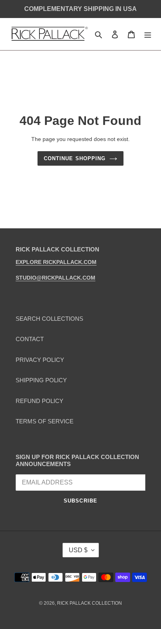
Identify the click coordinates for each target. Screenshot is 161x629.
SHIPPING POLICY (41, 380)
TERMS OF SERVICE (44, 421)
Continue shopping (75, 158)
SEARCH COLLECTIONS (49, 318)
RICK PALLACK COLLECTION (89, 603)
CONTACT (30, 339)
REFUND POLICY (39, 401)
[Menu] (148, 34)
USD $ (78, 550)
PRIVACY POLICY (40, 359)
